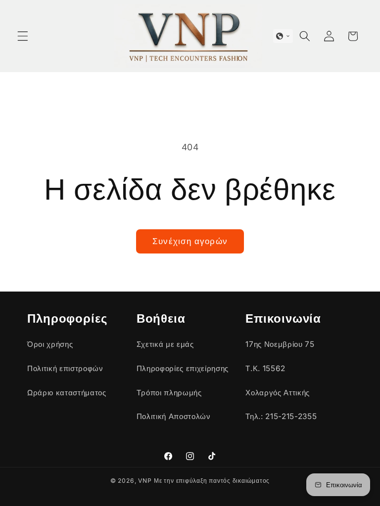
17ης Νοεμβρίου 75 (279, 344)
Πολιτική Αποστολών (174, 416)
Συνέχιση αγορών (190, 241)
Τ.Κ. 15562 (265, 368)
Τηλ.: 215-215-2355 (281, 416)
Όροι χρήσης (50, 344)
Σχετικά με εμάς (165, 344)
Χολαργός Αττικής (277, 392)
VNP (144, 480)
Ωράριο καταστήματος (66, 392)
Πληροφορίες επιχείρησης (183, 368)
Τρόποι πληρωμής (169, 392)
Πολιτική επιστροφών (65, 368)
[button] (23, 36)
